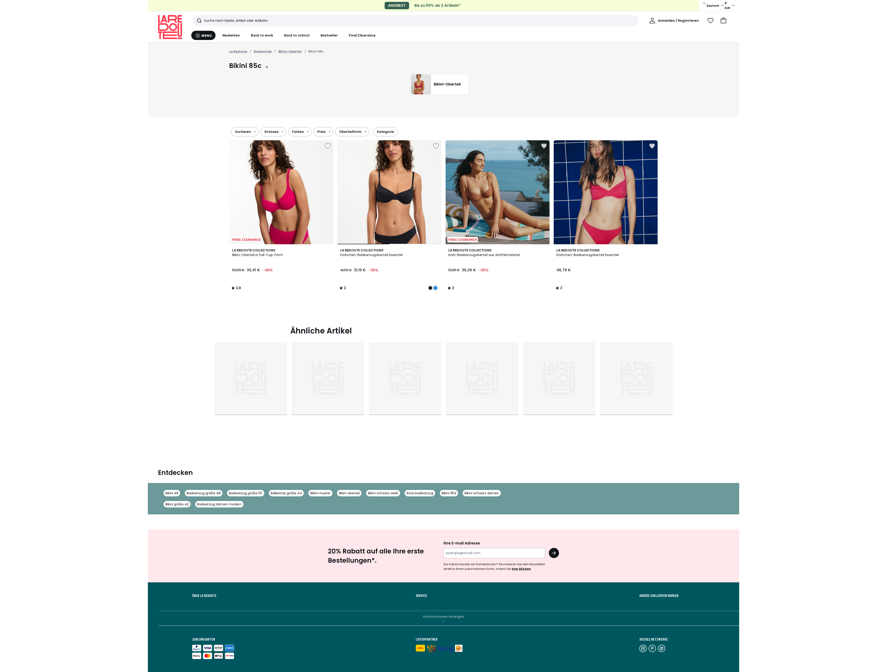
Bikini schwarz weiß (383, 493)
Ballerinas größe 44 (286, 493)
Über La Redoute (204, 595)
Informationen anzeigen (443, 616)
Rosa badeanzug (420, 493)
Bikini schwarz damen (482, 493)
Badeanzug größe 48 (204, 493)
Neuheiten (231, 35)
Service (421, 595)
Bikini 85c (316, 51)
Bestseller (329, 35)
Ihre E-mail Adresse (462, 543)
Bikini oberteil (349, 493)
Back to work (262, 35)
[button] (723, 20)
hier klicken (521, 569)
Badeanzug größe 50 (245, 493)
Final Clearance (362, 35)
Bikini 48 (171, 493)
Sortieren (243, 131)
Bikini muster (320, 493)
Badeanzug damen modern (219, 504)
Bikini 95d (449, 493)
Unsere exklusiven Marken (658, 595)
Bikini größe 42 (177, 504)
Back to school (297, 35)
